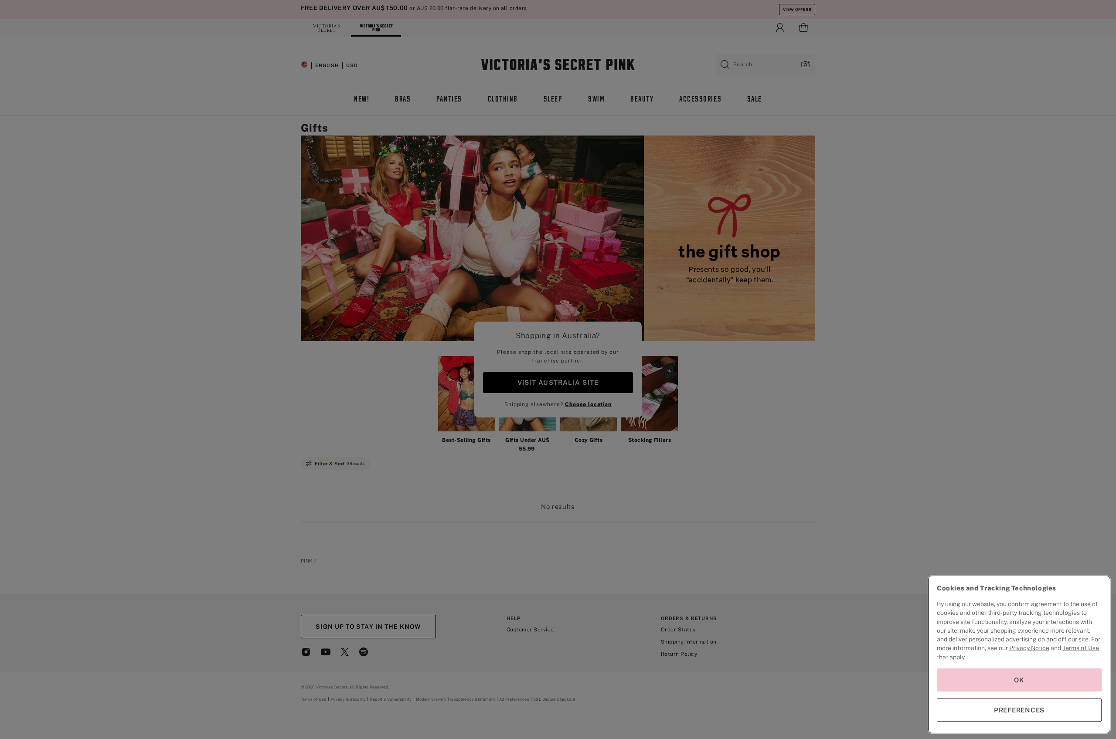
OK (1019, 680)
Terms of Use (1080, 647)
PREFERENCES (1019, 710)
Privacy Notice (1029, 647)
